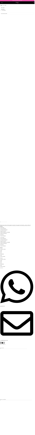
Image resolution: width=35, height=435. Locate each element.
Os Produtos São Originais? (3, 229)
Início (3, 5)
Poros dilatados (4, 10)
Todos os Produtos (2, 256)
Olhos (1, 251)
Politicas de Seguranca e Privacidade (5, 232)
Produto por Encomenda (3, 233)
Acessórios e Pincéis (3, 249)
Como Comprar (2, 227)
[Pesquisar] (33, 13)
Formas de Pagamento (3, 228)
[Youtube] (2, 343)
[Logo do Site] (17, 2)
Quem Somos (2, 234)
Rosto (1, 252)
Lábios (1, 250)
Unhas (1, 255)
